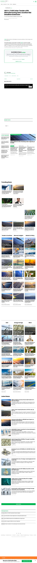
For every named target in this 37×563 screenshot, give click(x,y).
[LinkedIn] (20, 533)
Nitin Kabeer (9, 18)
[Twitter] (18, 533)
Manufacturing (14, 75)
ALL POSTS (18, 79)
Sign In (23, 59)
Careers (18, 535)
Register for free (18, 61)
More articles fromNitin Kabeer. (11, 73)
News (2, 4)
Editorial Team (8, 535)
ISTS (9, 75)
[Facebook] (17, 533)
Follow (5, 39)
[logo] (3, 1)
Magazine (14, 4)
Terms (35, 535)
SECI (22, 42)
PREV (6, 79)
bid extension (6, 75)
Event (8, 4)
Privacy (31, 535)
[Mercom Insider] (8, 8)
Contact (13, 535)
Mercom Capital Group (25, 535)
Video (11, 4)
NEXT (31, 79)
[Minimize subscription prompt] (35, 560)
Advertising (3, 535)
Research (5, 4)
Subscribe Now (27, 561)
